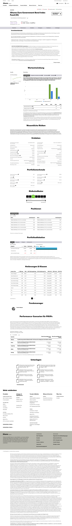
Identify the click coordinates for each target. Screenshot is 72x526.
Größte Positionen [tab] (14, 213)
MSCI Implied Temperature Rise (22, 461)
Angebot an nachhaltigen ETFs (35, 425)
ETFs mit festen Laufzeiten (8, 421)
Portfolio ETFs (19, 405)
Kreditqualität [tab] (29, 242)
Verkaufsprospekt (52, 9)
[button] (65, 3)
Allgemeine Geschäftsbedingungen (60, 435)
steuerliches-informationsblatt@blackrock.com (27, 60)
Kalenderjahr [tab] (26, 75)
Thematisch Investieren (34, 412)
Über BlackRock (39, 435)
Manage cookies (56, 444)
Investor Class (13, 271)
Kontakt (58, 398)
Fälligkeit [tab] (23, 242)
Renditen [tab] (25, 72)
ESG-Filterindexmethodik (55, 460)
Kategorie (12, 246)
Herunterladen (59, 9)
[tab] (16, 78)
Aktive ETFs (5, 419)
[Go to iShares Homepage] (7, 3)
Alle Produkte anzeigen (7, 398)
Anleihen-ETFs (19, 401)
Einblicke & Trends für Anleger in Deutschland (34, 417)
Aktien (4, 404)
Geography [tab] (17, 242)
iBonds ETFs (18, 407)
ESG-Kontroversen (13, 461)
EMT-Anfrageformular (57, 440)
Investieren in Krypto (34, 410)
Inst (11, 292)
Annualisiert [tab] (46, 75)
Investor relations (40, 442)
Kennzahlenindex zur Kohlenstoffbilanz (23, 460)
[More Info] (55, 75)
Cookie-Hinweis (56, 442)
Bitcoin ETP (5, 415)
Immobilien (5, 407)
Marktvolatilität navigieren (35, 398)
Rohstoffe (5, 409)
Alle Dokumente (20, 384)
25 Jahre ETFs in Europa (34, 404)
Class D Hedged (13, 273)
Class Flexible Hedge (14, 278)
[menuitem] (5, 5)
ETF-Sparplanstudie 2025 (35, 406)
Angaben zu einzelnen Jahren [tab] (36, 75)
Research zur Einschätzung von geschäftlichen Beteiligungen (40, 460)
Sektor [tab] (12, 242)
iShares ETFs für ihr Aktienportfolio (34, 420)
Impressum (38, 444)
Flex (11, 290)
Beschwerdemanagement (41, 446)
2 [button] (33, 298)
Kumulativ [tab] (53, 75)
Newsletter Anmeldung (47, 398)
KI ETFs (4, 417)
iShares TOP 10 (19, 399)
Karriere (38, 440)
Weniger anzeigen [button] (57, 62)
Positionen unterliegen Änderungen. (16, 233)
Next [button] (34, 298)
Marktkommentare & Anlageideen (34, 402)
